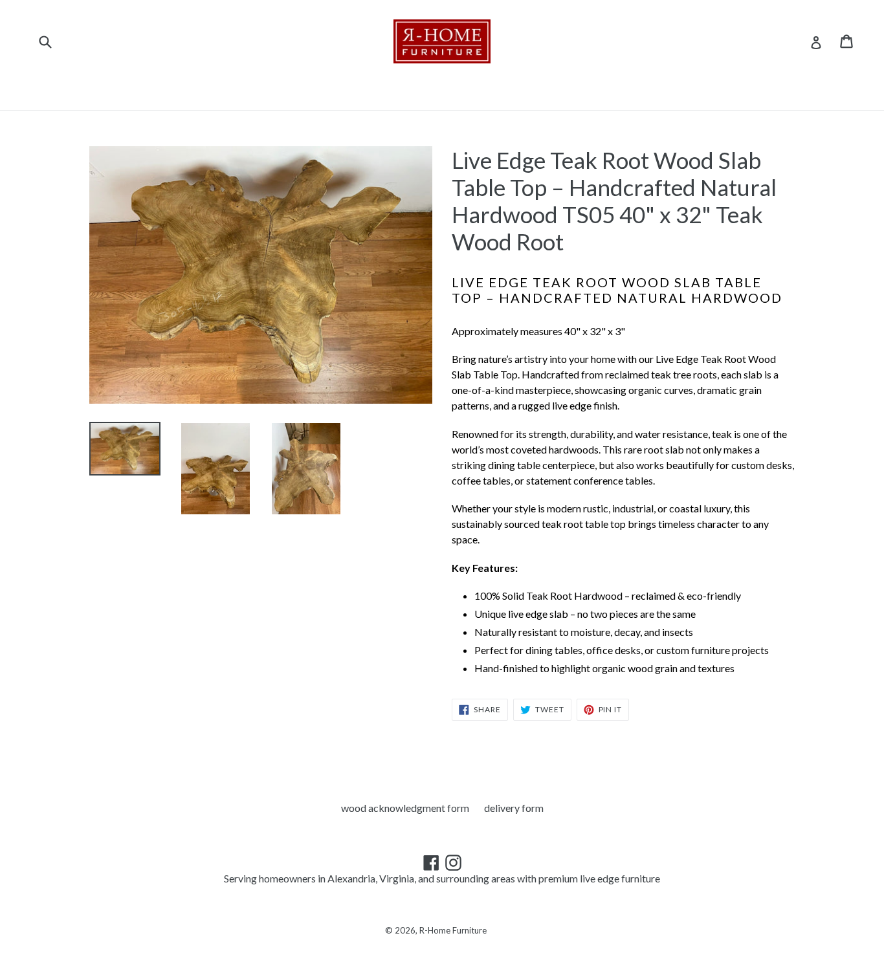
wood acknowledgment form (405, 808)
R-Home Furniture (453, 930)
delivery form (514, 808)
